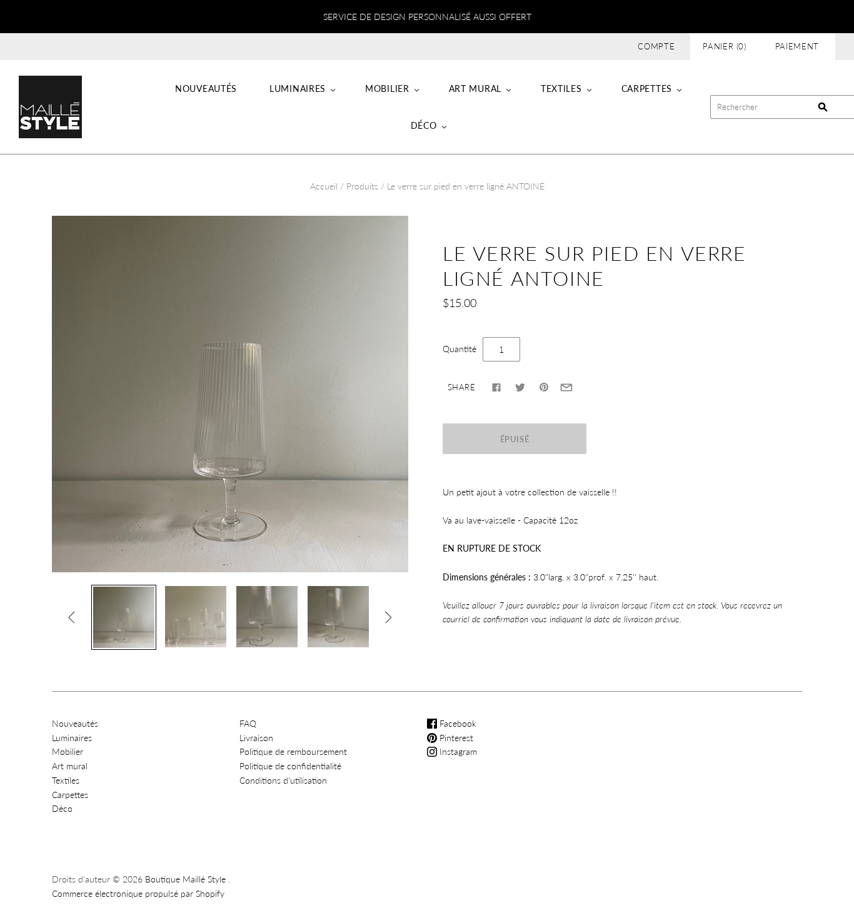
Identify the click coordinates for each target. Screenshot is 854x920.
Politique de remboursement (293, 751)
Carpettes (646, 88)
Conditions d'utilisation (283, 780)
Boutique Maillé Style (185, 879)
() (724, 46)
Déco (424, 125)
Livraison (256, 737)
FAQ (247, 723)
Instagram (457, 751)
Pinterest (455, 737)
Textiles (561, 88)
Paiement (797, 46)
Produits (362, 186)
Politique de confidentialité (290, 766)
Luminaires (297, 88)
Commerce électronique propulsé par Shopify (138, 893)
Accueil (324, 186)
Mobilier (387, 88)
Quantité (459, 348)
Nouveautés (206, 88)
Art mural (475, 88)
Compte (656, 46)
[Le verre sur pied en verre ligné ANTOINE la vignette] (123, 617)
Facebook (456, 723)
